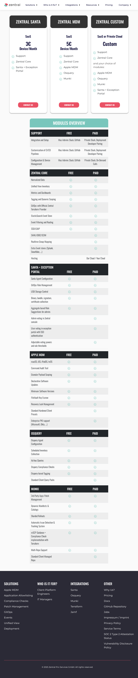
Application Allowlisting (18, 595)
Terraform (76, 606)
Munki (74, 601)
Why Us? (109, 589)
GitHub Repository (115, 606)
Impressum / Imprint (116, 617)
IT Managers (44, 599)
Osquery (76, 595)
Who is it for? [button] (50, 5)
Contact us (28, 105)
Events (8, 617)
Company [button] (124, 5)
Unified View (12, 623)
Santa (74, 589)
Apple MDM (11, 589)
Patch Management (16, 606)
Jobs (106, 612)
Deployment (11, 628)
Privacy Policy (112, 623)
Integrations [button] (71, 5)
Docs (107, 601)
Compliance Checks (16, 601)
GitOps (8, 612)
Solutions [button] (30, 5)
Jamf (74, 612)
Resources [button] (91, 5)
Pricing (109, 5)
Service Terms (112, 628)
